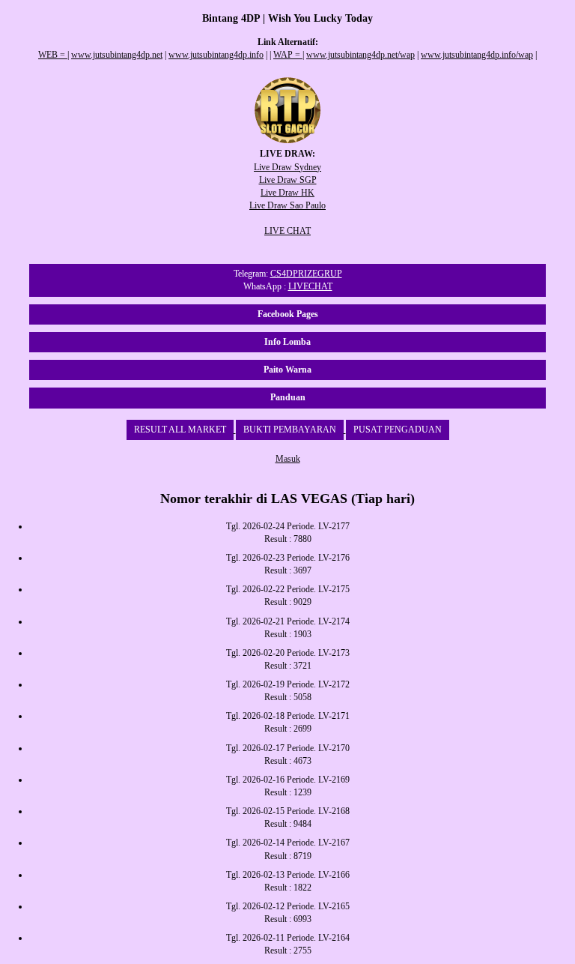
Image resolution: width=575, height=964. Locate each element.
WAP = (287, 54)
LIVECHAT (310, 286)
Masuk (288, 459)
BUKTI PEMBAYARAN (289, 429)
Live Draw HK (287, 192)
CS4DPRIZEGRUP (306, 273)
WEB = (52, 54)
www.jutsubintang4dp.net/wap (360, 54)
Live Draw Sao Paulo (287, 205)
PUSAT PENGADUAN (397, 429)
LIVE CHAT (287, 231)
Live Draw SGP (288, 180)
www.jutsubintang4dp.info (216, 54)
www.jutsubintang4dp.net (116, 54)
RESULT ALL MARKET (180, 429)
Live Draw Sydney (287, 167)
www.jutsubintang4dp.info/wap (477, 54)
